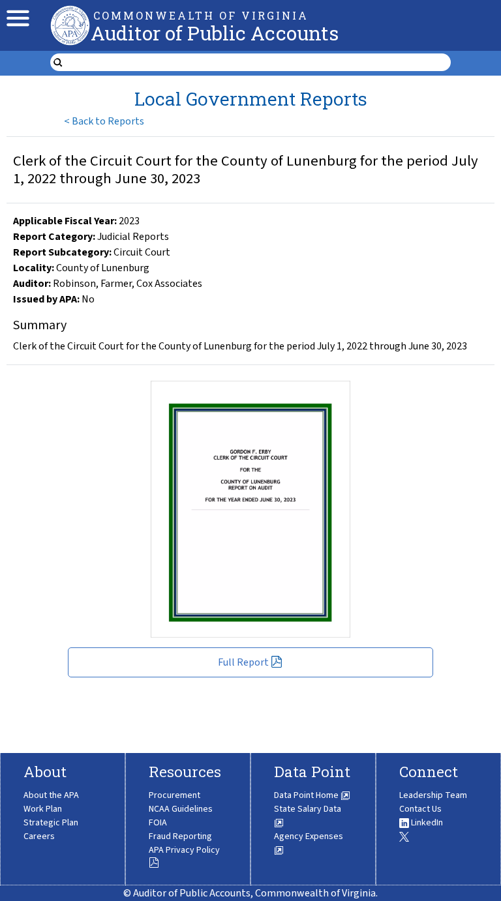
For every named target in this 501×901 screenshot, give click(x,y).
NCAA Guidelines (181, 809)
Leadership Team (433, 795)
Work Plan (42, 809)
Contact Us (420, 809)
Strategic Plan (50, 822)
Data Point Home (307, 795)
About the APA (51, 795)
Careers (39, 836)
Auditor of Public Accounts (215, 33)
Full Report (243, 662)
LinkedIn (426, 822)
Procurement (174, 795)
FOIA (158, 822)
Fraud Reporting (180, 836)
